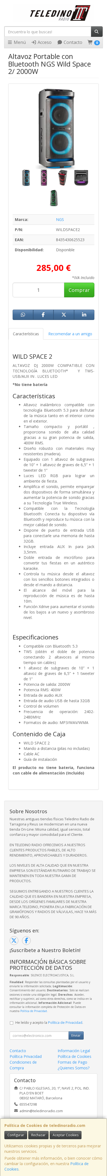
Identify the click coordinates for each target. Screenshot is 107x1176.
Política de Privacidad (33, 1011)
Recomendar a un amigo (70, 333)
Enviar (76, 1035)
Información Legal (74, 1050)
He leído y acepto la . (49, 1022)
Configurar (15, 1135)
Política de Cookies (74, 1056)
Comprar (79, 290)
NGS (60, 219)
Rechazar (38, 1135)
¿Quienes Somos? (73, 1067)
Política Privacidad (26, 1056)
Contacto (72, 42)
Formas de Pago (72, 1062)
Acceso (44, 42)
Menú (19, 42)
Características (26, 333)
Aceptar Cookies (65, 1135)
